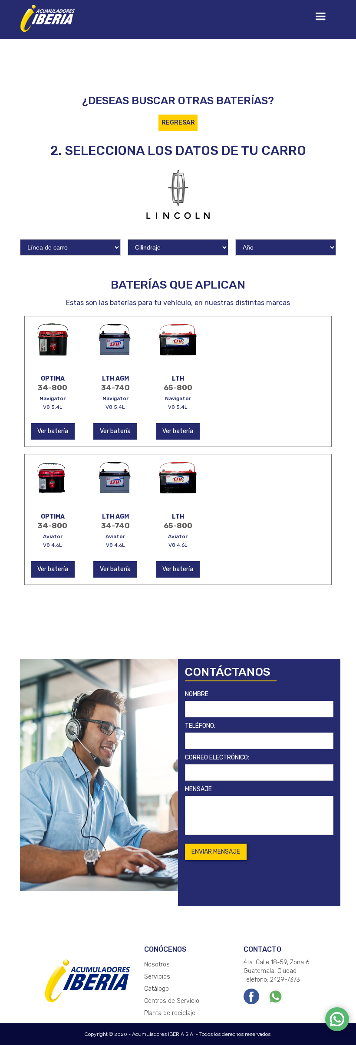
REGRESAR (178, 122)
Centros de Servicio (171, 1001)
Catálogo (156, 988)
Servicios (157, 976)
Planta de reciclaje (169, 1013)
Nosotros (157, 964)
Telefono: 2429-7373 (272, 979)
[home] (48, 17)
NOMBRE (196, 694)
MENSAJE (198, 789)
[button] (320, 16)
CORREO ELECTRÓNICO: (217, 757)
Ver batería (52, 431)
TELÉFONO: (200, 726)
